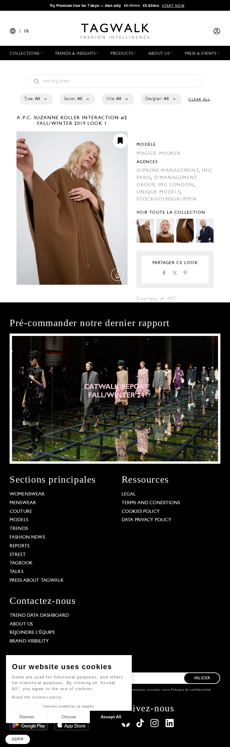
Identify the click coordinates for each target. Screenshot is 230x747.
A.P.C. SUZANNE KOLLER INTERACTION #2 (72, 118)
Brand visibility (29, 641)
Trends (19, 528)
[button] (17, 739)
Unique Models (158, 192)
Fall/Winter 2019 (61, 123)
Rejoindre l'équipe (32, 632)
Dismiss (26, 716)
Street (18, 554)
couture (21, 511)
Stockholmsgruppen (167, 199)
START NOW (173, 5)
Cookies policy (141, 511)
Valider (202, 678)
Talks (16, 571)
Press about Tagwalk (37, 580)
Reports (19, 546)
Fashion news (27, 537)
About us (21, 624)
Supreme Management (168, 170)
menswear (23, 503)
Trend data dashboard (39, 615)
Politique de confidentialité (191, 690)
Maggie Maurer (159, 153)
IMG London (176, 185)
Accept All (111, 716)
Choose (68, 716)
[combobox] (35, 99)
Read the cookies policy (37, 697)
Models (19, 520)
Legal (129, 494)
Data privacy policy (146, 520)
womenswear (27, 494)
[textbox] (35, 99)
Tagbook (21, 563)
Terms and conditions (151, 503)
